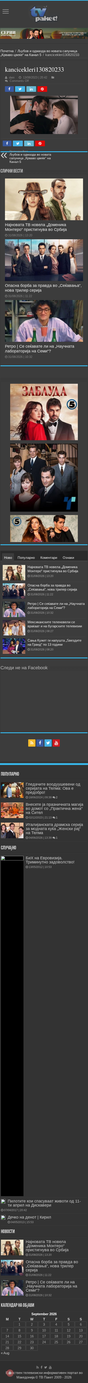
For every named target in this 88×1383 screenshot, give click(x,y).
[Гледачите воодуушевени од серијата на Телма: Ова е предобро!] (12, 790)
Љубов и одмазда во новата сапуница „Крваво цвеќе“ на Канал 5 (38, 53)
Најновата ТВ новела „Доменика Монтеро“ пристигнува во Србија (36, 227)
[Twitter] (48, 743)
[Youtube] (56, 743)
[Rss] (31, 743)
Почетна (7, 51)
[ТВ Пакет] (44, 14)
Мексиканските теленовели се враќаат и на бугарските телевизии (55, 624)
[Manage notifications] (10, 1373)
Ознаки (68, 558)
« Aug (5, 1353)
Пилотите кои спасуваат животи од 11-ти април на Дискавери (44, 1203)
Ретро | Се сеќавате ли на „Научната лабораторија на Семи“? (39, 348)
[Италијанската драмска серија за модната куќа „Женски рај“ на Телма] (12, 830)
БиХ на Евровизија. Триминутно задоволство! (50, 860)
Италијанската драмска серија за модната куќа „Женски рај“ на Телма (54, 828)
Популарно (26, 558)
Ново (8, 558)
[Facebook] (40, 743)
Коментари (48, 558)
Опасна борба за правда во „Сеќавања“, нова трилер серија (52, 587)
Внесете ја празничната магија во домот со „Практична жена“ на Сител (54, 808)
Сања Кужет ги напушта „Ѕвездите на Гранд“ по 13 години (54, 642)
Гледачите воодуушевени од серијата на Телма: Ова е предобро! (53, 788)
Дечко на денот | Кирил (29, 1217)
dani (11, 77)
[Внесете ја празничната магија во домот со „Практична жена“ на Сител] (12, 810)
